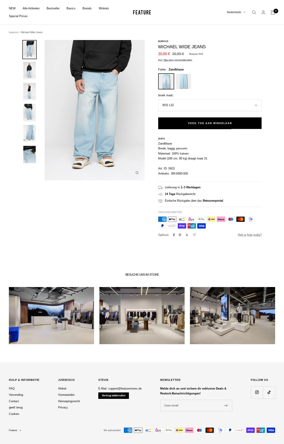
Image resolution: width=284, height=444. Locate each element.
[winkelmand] (273, 12)
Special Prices (18, 16)
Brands (87, 8)
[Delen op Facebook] (174, 235)
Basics (71, 8)
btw (166, 60)
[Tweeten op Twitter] (187, 235)
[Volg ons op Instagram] (257, 392)
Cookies (14, 414)
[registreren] (226, 405)
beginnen (14, 32)
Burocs (163, 41)
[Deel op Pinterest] (180, 235)
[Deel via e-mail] (194, 234)
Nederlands (234, 12)
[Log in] (263, 12)
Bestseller (53, 8)
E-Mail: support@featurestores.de (120, 388)
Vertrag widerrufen (113, 395)
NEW (12, 8)
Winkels (104, 8)
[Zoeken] (254, 12)
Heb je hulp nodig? (250, 235)
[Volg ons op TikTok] (269, 392)
